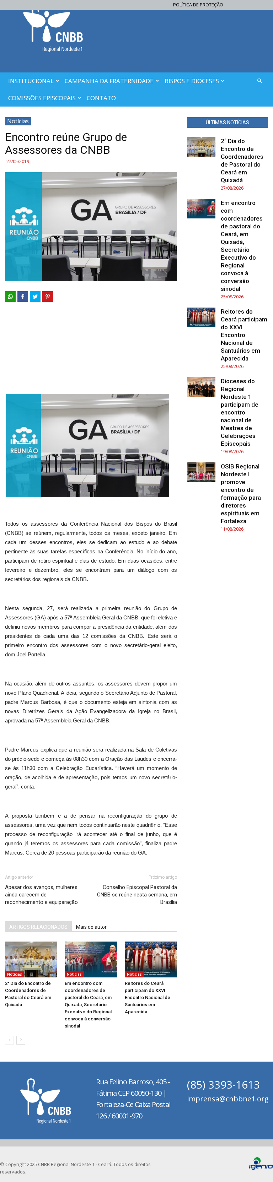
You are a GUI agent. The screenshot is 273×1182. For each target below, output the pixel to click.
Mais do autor (91, 927)
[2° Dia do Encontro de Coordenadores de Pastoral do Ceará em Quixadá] (31, 959)
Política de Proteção (198, 4)
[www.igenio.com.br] (261, 1168)
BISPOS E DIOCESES (192, 81)
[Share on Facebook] (22, 296)
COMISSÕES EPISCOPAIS (42, 98)
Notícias (18, 121)
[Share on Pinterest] (47, 296)
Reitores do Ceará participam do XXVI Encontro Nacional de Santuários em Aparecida (147, 997)
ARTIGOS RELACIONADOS (38, 927)
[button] (259, 81)
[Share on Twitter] (35, 296)
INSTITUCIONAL (31, 81)
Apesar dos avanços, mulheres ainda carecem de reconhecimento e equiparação (41, 894)
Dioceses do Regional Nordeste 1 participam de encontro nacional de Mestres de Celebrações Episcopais (239, 412)
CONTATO (101, 98)
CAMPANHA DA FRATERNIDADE (109, 81)
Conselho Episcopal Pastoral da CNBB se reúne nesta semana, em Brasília (137, 894)
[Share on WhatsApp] (10, 296)
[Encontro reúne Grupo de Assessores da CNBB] (87, 445)
